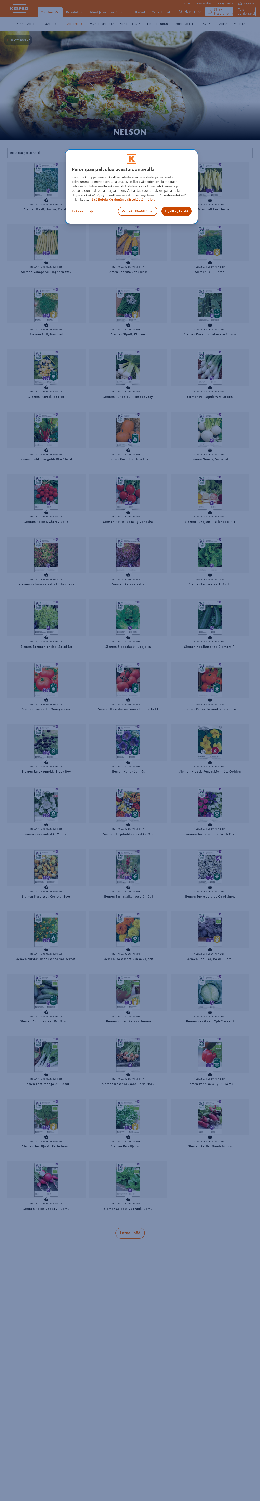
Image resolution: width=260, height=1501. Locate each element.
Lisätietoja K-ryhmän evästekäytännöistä (123, 199)
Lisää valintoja (82, 211)
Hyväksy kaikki (176, 211)
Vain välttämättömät (138, 211)
